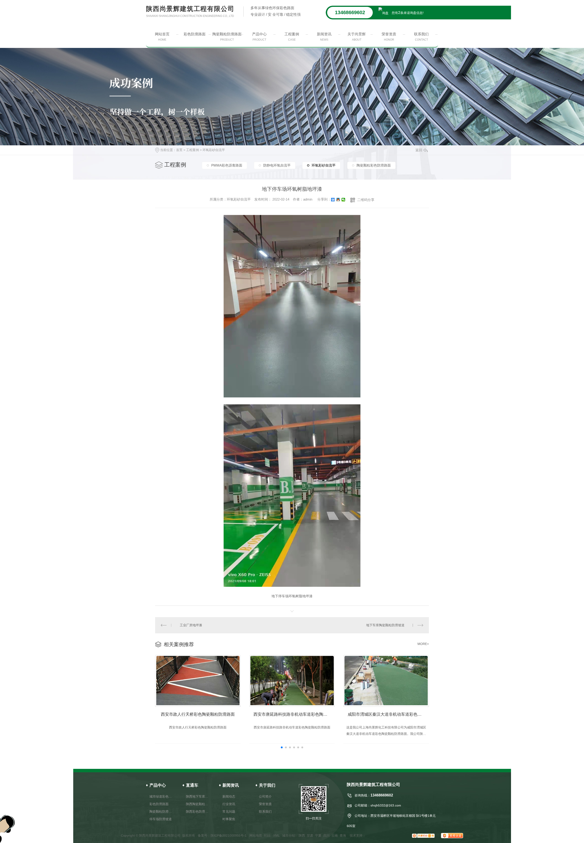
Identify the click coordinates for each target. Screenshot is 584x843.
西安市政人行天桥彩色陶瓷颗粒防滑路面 (198, 714)
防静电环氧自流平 (277, 165)
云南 (334, 835)
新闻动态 (228, 796)
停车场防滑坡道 (160, 819)
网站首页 (162, 36)
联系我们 (421, 36)
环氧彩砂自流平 (214, 150)
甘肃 (310, 835)
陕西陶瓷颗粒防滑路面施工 (198, 804)
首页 (179, 150)
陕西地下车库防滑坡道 (198, 796)
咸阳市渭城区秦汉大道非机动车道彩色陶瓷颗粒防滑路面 (388, 714)
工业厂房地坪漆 (191, 625)
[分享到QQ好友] (338, 199)
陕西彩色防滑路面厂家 (198, 811)
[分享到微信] (343, 199)
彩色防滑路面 (195, 34)
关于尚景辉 (356, 36)
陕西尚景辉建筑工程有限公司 (190, 11)
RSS (267, 835)
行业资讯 (228, 804)
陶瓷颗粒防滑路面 (227, 36)
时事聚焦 (228, 819)
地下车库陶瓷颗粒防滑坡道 (385, 625)
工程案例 (291, 36)
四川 (326, 835)
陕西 (302, 835)
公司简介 (265, 796)
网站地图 (255, 835)
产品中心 (259, 36)
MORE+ (423, 644)
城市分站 (288, 835)
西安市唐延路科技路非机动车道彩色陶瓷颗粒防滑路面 (294, 714)
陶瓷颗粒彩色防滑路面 (374, 165)
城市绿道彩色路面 (161, 796)
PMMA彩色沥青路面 (226, 165)
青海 (343, 835)
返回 (418, 150)
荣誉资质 (389, 36)
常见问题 (228, 811)
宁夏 (318, 835)
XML (276, 835)
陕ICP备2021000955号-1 (229, 835)
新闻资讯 (324, 36)
